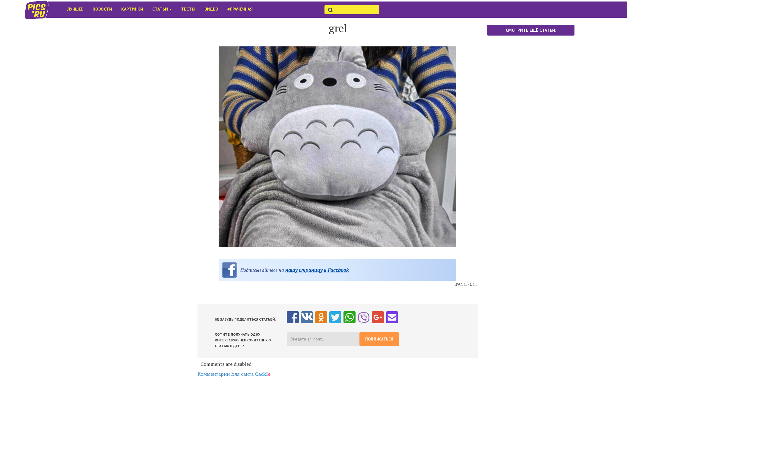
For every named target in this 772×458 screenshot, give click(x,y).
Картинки (132, 9)
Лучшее (75, 9)
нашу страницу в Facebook (317, 269)
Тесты (188, 9)
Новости (102, 9)
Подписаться (379, 339)
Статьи (162, 9)
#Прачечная (240, 9)
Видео (211, 9)
